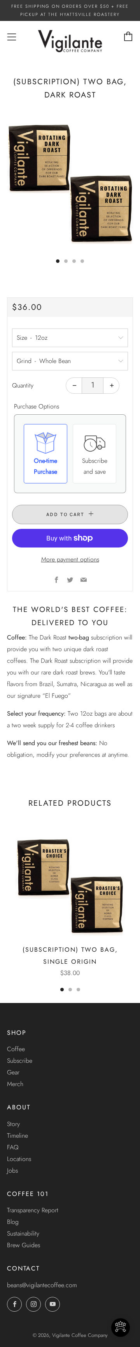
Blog (13, 1221)
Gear (13, 1072)
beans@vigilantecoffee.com (42, 1285)
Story (13, 1123)
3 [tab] (78, 989)
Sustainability (23, 1233)
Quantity (22, 385)
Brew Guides (23, 1245)
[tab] (58, 261)
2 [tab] (70, 989)
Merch (15, 1083)
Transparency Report (32, 1210)
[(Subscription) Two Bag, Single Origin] (70, 884)
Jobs (12, 1170)
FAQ (13, 1147)
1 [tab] (62, 989)
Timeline (17, 1135)
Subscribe (19, 1060)
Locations (19, 1158)
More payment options (70, 559)
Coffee (16, 1049)
